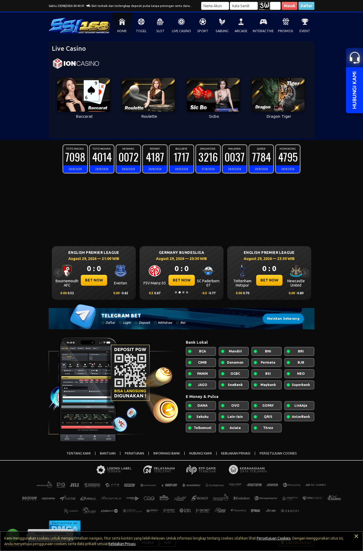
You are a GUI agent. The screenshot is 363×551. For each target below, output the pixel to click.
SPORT (202, 31)
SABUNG (222, 31)
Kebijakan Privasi (122, 544)
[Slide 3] (183, 292)
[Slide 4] (187, 292)
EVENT (304, 31)
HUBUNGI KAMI (200, 453)
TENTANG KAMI (78, 453)
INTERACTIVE (263, 31)
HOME (122, 31)
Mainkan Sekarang (283, 318)
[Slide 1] (176, 292)
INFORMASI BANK (166, 453)
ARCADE (241, 31)
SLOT (160, 31)
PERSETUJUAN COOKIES (278, 453)
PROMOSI (285, 31)
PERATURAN (134, 453)
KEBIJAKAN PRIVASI (235, 453)
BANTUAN (108, 453)
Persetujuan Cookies (274, 538)
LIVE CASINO (181, 31)
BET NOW (93, 280)
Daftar (306, 6)
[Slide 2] (180, 292)
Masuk (289, 6)
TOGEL (141, 31)
